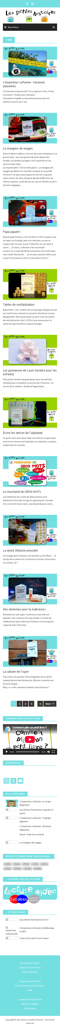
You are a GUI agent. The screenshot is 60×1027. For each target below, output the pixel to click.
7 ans (35, 864)
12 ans (37, 868)
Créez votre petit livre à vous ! (34, 938)
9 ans (8, 868)
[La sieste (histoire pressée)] (30, 530)
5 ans (17, 864)
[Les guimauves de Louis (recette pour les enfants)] (30, 349)
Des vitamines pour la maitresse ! (24, 609)
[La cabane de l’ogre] (30, 651)
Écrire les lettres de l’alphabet (23, 432)
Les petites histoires (34, 1019)
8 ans (44, 864)
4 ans (8, 864)
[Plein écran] (53, 751)
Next (48, 703)
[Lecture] (6, 751)
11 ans (27, 868)
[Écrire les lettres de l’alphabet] (30, 412)
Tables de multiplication (18, 304)
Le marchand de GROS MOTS (22, 491)
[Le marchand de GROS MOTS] (30, 471)
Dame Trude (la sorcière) (32, 834)
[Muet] (48, 751)
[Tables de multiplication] (30, 284)
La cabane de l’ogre (16, 671)
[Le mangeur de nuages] (30, 127)
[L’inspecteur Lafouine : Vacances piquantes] (30, 61)
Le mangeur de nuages (18, 148)
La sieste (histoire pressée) (20, 550)
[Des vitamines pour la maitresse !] (30, 588)
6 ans (26, 864)
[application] (30, 739)
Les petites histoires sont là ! (34, 919)
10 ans (17, 868)
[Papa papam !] (30, 211)
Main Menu (13, 27)
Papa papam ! (12, 231)
